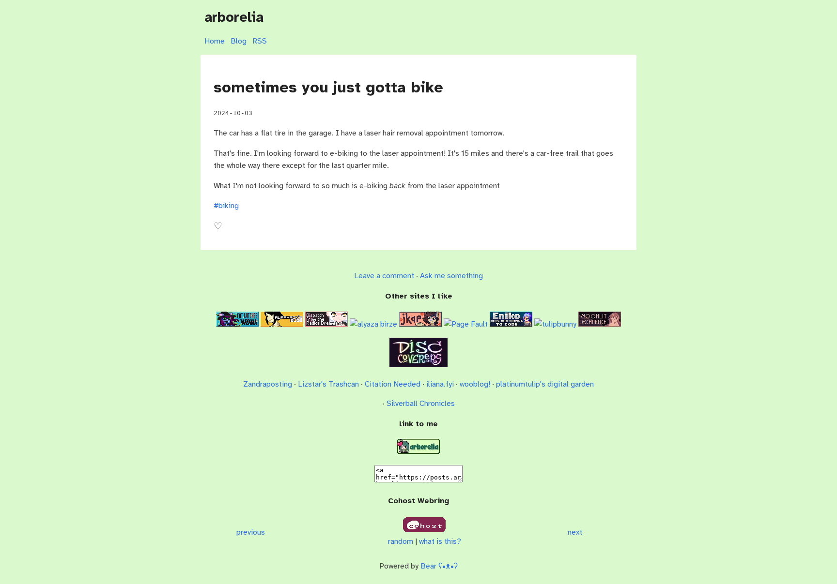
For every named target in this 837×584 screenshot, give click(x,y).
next (575, 532)
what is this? (440, 541)
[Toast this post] (218, 228)
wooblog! (475, 384)
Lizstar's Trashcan (328, 384)
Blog (239, 41)
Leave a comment (384, 276)
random (400, 541)
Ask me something (451, 276)
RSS (259, 41)
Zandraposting (267, 384)
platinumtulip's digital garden (545, 384)
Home (214, 41)
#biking (226, 205)
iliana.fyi (440, 384)
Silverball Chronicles (421, 403)
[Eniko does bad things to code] (511, 324)
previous (250, 532)
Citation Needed (392, 384)
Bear (439, 566)
